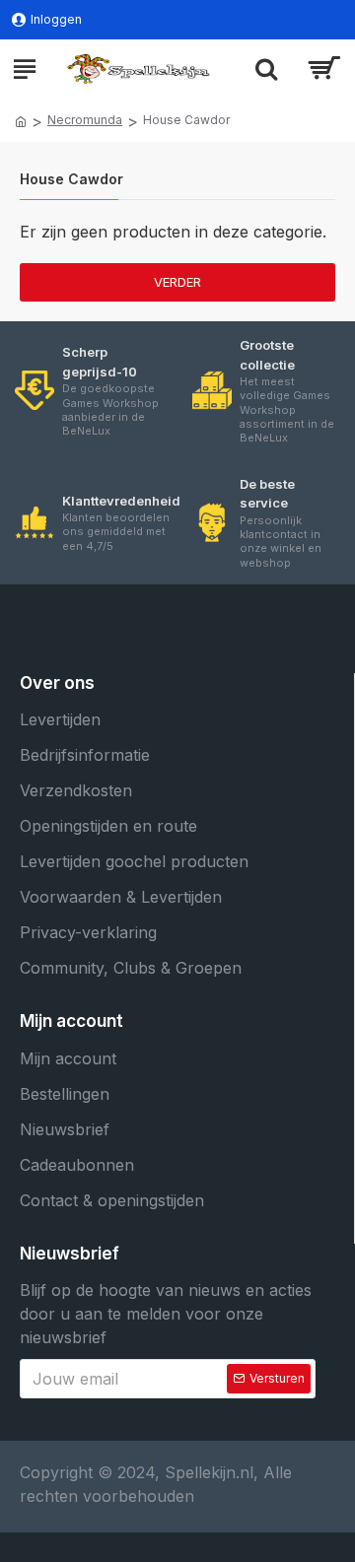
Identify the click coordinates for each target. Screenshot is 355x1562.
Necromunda (84, 119)
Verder (177, 282)
